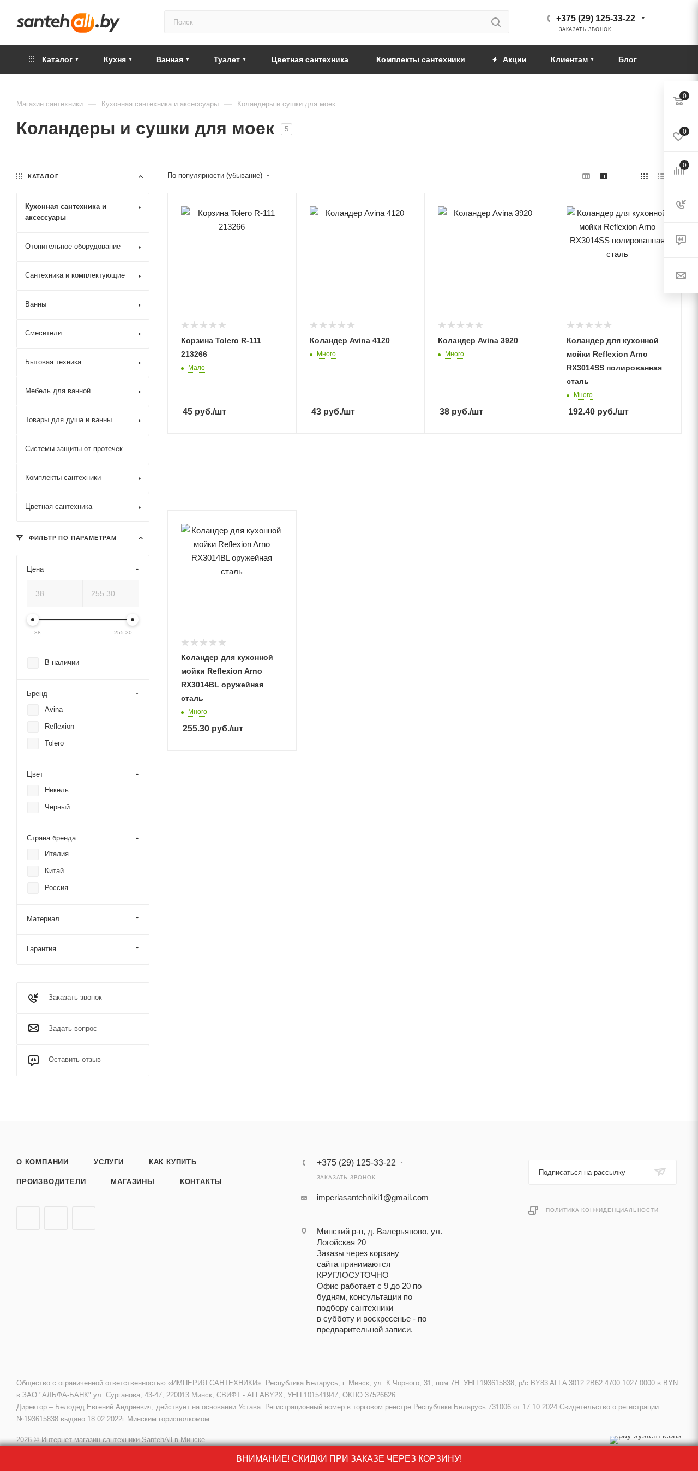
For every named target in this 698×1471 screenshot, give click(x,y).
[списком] (661, 176)
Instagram (83, 1218)
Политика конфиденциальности (602, 1210)
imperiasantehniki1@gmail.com (373, 1197)
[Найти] (496, 21)
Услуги (109, 1162)
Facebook (56, 1218)
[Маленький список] (586, 176)
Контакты (201, 1182)
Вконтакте (28, 1218)
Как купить (173, 1162)
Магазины (132, 1182)
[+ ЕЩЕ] (665, 59)
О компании (42, 1162)
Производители (51, 1182)
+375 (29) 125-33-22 (595, 18)
